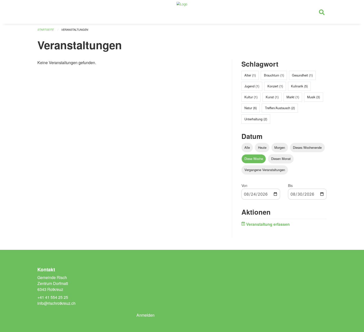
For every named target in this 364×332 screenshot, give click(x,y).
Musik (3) (313, 97)
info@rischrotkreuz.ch (56, 303)
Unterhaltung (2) (255, 119)
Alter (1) (250, 75)
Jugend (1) (251, 86)
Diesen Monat (281, 158)
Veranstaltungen (74, 29)
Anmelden (145, 315)
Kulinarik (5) (299, 86)
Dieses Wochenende (307, 147)
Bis (290, 185)
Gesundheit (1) (302, 75)
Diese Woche (253, 158)
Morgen (279, 147)
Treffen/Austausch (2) (280, 107)
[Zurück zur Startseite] (182, 12)
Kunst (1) (272, 97)
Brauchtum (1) (274, 75)
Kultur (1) (251, 97)
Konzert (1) (275, 86)
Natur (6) (250, 107)
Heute (262, 147)
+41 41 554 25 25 (52, 297)
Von (244, 185)
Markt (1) (292, 97)
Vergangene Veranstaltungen (264, 169)
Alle (247, 147)
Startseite (45, 29)
